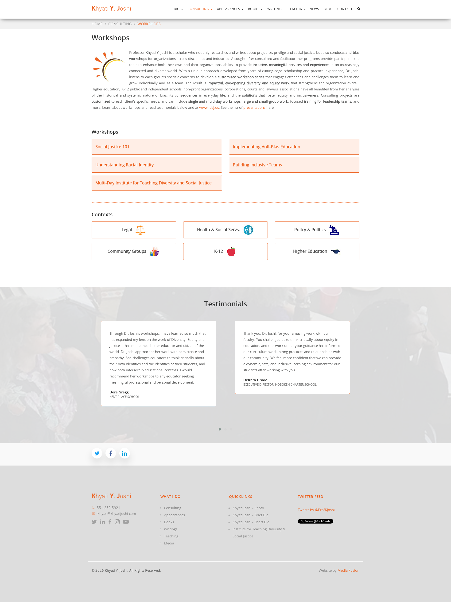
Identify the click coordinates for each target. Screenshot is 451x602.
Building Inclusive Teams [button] (257, 164)
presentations (254, 107)
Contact (345, 9)
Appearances (229, 9)
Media (169, 543)
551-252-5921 (108, 507)
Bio (177, 9)
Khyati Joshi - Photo (248, 507)
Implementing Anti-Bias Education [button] (266, 146)
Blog (328, 9)
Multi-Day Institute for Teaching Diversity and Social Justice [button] (153, 183)
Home (97, 24)
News (314, 9)
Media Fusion (348, 570)
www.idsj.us (209, 107)
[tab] (157, 146)
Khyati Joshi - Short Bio (251, 522)
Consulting (199, 9)
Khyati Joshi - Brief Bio (250, 515)
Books (254, 9)
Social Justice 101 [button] (112, 146)
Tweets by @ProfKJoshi (316, 509)
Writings (275, 9)
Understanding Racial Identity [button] (124, 164)
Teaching (296, 9)
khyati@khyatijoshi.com (116, 513)
